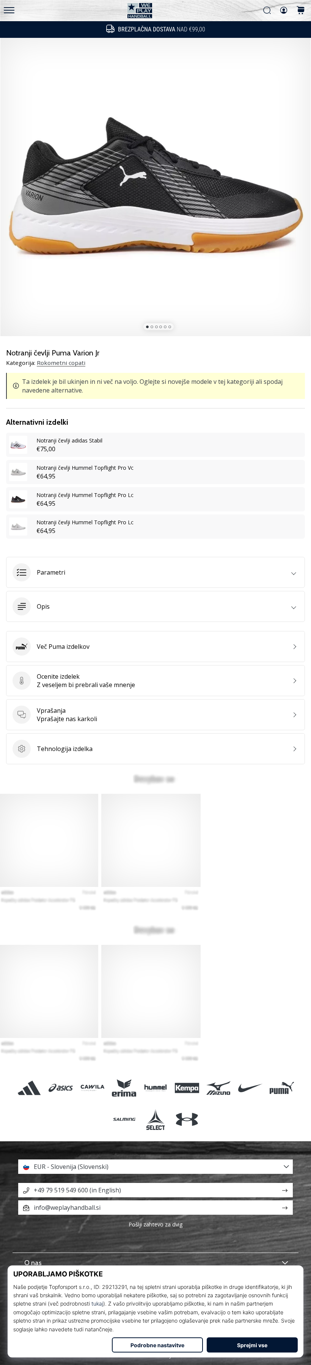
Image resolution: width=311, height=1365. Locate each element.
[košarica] (300, 11)
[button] (155, 572)
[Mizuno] (218, 1087)
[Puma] (281, 1087)
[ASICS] (61, 1087)
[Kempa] (187, 1087)
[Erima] (124, 1087)
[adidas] (29, 1087)
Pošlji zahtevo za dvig (156, 1224)
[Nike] (250, 1087)
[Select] (155, 1119)
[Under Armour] (187, 1119)
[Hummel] (155, 1087)
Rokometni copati (61, 362)
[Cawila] (92, 1087)
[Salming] (124, 1119)
